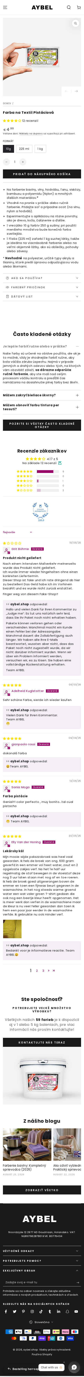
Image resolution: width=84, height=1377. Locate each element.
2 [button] (37, 971)
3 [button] (43, 971)
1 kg (40, 149)
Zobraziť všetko (42, 1190)
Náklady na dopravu (31, 133)
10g (8, 149)
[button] (69, 7)
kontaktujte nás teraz (42, 1042)
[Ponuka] (5, 7)
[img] (12, 543)
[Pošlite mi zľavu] (79, 1282)
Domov (7, 103)
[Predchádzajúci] (66, 91)
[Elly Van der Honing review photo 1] (12, 929)
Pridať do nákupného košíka (42, 174)
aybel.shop (30, 1349)
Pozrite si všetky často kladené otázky (42, 425)
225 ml (24, 149)
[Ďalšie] (76, 91)
